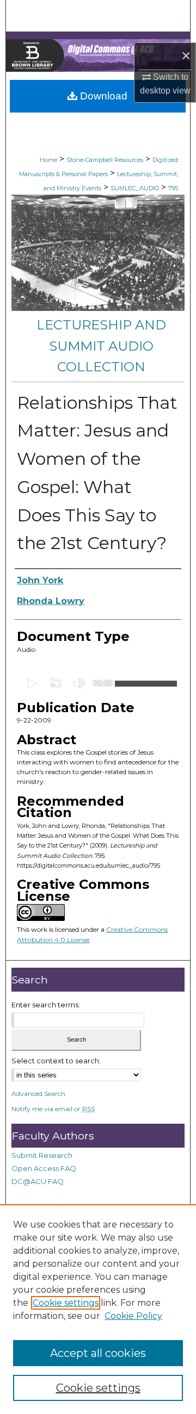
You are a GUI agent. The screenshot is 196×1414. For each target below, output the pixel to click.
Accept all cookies (98, 1353)
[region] (98, 1309)
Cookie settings (66, 1303)
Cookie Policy (133, 1316)
